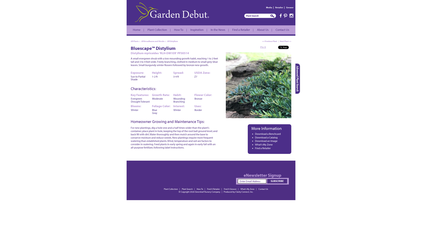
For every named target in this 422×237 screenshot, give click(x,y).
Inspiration (197, 30)
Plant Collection (157, 30)
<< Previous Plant (269, 41)
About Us (263, 30)
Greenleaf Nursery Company (207, 191)
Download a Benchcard (268, 133)
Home (136, 30)
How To (178, 30)
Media (269, 7)
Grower (289, 7)
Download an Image (266, 141)
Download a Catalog (266, 137)
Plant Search (187, 189)
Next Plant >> (285, 41)
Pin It (263, 47)
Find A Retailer (213, 189)
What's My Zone (264, 144)
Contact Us (282, 30)
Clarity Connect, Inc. (244, 191)
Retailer (279, 7)
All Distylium (172, 41)
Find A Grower (230, 189)
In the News (218, 30)
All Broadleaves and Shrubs (153, 41)
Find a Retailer (241, 30)
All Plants (135, 41)
